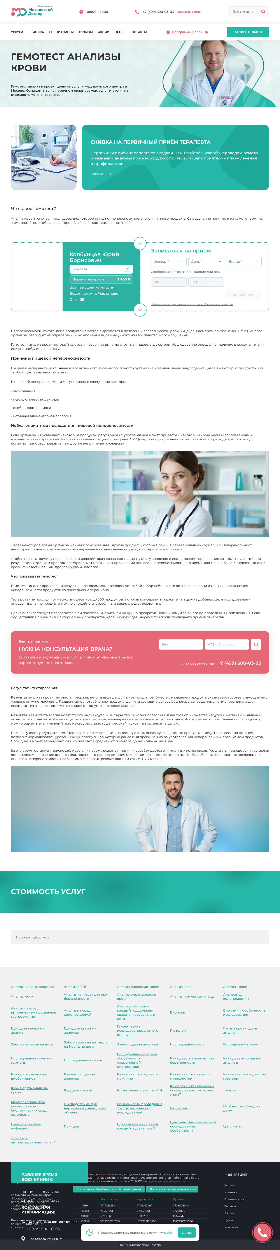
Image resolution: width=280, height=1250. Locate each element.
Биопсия (177, 1012)
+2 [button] (127, 269)
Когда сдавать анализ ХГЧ (139, 1090)
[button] (127, 269)
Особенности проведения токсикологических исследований (139, 1108)
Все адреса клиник (45, 1239)
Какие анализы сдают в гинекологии (190, 1076)
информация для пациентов (164, 1181)
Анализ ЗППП (76, 987)
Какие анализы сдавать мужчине (137, 1076)
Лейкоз (229, 1090)
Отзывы (86, 32)
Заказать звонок (189, 11)
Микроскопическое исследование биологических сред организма (29, 1108)
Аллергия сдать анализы (32, 987)
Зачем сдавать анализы (137, 1044)
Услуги (17, 32)
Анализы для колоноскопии (236, 996)
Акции (103, 32)
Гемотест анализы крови (185, 759)
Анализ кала (181, 987)
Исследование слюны (83, 1060)
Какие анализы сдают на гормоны (244, 1076)
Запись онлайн (248, 32)
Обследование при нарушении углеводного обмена (85, 1108)
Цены (119, 32)
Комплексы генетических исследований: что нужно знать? (192, 1090)
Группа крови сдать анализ (240, 1030)
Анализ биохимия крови (138, 987)
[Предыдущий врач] (140, 243)
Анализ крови (235, 987)
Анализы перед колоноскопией (77, 1012)
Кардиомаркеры (78, 1090)
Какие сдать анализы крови (29, 1090)
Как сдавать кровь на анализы (241, 1060)
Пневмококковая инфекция (26, 1126)
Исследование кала (187, 1044)
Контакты (138, 32)
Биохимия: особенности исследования (244, 1012)
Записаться (243, 294)
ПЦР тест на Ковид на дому (242, 1108)
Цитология (232, 1126)
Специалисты (61, 32)
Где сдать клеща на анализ (27, 1030)
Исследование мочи (240, 1044)
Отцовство (179, 1108)
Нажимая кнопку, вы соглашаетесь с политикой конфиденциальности (192, 304)
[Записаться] (256, 644)
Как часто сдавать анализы (79, 1076)
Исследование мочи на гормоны (31, 1060)
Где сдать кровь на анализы (80, 1030)
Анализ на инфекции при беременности (85, 996)
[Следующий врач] (140, 310)
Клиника (36, 32)
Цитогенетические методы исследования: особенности (193, 1126)
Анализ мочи (22, 996)
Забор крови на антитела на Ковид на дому (85, 1044)
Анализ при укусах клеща (192, 996)
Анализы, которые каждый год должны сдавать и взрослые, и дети (136, 1012)
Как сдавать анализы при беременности (192, 1060)
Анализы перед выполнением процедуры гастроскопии (33, 1012)
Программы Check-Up (190, 32)
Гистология (179, 1030)
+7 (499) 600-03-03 (239, 663)
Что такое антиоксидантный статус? (33, 1140)
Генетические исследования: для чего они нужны (137, 1030)
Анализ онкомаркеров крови (136, 996)
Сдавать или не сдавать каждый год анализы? (137, 1126)
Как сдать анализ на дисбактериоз (28, 1076)
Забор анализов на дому (32, 1044)
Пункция (71, 1126)
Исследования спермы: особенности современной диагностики (137, 1060)
